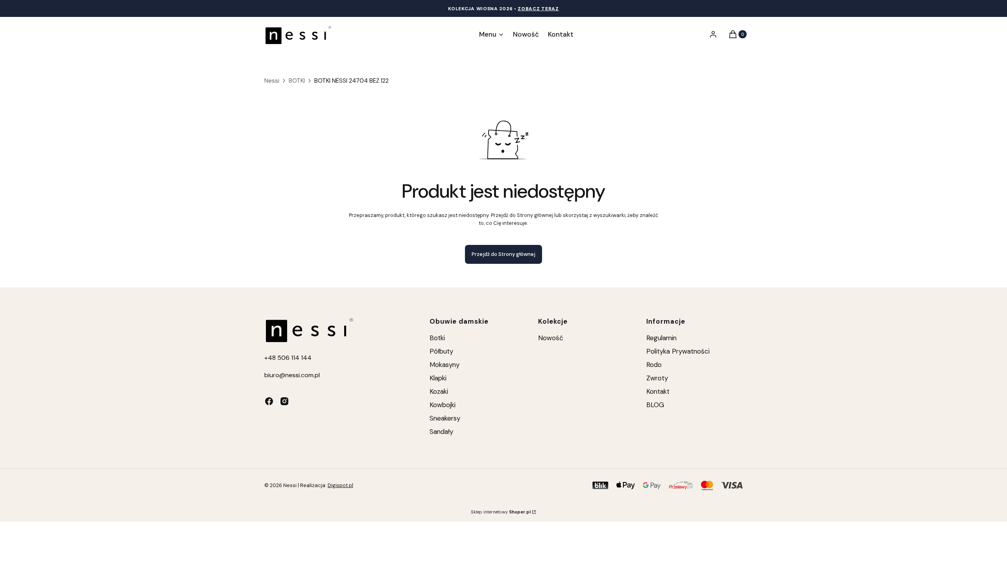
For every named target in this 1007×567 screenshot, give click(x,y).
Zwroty (657, 378)
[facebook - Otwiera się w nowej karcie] (269, 401)
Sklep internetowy (501, 512)
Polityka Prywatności (678, 351)
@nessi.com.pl (299, 375)
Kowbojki (443, 404)
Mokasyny (444, 364)
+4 (268, 358)
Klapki (438, 378)
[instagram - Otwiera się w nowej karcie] (284, 401)
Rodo (654, 364)
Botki (437, 338)
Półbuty (441, 351)
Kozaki (439, 391)
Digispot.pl (340, 485)
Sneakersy (445, 418)
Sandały (441, 431)
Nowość (550, 338)
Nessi (271, 81)
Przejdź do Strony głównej (503, 254)
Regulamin (661, 338)
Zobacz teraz (538, 9)
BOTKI (297, 81)
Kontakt (657, 391)
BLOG (655, 404)
